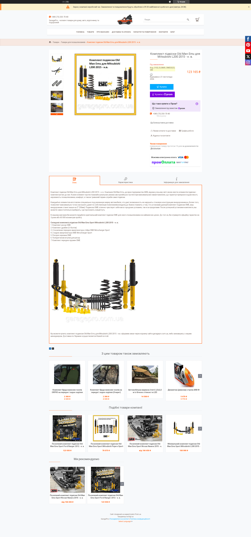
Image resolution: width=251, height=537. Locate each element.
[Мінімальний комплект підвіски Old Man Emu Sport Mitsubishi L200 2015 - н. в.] (183, 428)
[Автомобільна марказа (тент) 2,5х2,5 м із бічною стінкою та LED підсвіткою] (145, 374)
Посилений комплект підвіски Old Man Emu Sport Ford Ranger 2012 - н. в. (67, 445)
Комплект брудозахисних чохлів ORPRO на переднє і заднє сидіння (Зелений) (67, 391)
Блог (172, 32)
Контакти (163, 32)
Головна (80, 32)
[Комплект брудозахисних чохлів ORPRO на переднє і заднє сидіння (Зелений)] (67, 374)
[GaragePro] (125, 19)
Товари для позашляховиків (73, 42)
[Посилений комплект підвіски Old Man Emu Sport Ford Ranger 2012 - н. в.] (67, 428)
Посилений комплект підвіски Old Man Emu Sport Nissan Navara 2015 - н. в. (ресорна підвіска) (145, 445)
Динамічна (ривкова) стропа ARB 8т (184, 390)
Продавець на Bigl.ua (125, 517)
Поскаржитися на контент (119, 519)
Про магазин (103, 32)
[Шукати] (188, 20)
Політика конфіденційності (140, 519)
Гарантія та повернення (144, 32)
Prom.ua (138, 514)
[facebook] (50, 349)
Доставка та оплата (121, 32)
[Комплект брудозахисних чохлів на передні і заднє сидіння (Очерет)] (106, 374)
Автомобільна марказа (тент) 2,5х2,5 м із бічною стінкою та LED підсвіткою (145, 391)
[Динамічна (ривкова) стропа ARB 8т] (183, 374)
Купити (163, 87)
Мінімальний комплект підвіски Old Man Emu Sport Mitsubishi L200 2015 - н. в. (183, 445)
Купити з (159, 94)
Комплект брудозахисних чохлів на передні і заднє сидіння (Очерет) (106, 391)
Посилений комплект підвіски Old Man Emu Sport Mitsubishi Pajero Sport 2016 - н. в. (106, 445)
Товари (90, 32)
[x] (53, 349)
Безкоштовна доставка (163, 123)
